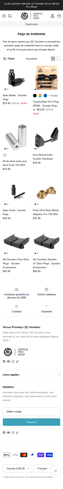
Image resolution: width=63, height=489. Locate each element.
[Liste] (58, 59)
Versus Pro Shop (16, 477)
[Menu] (4, 16)
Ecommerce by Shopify (43, 477)
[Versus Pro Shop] (31, 16)
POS (27, 477)
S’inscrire (31, 422)
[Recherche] (11, 16)
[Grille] (53, 59)
